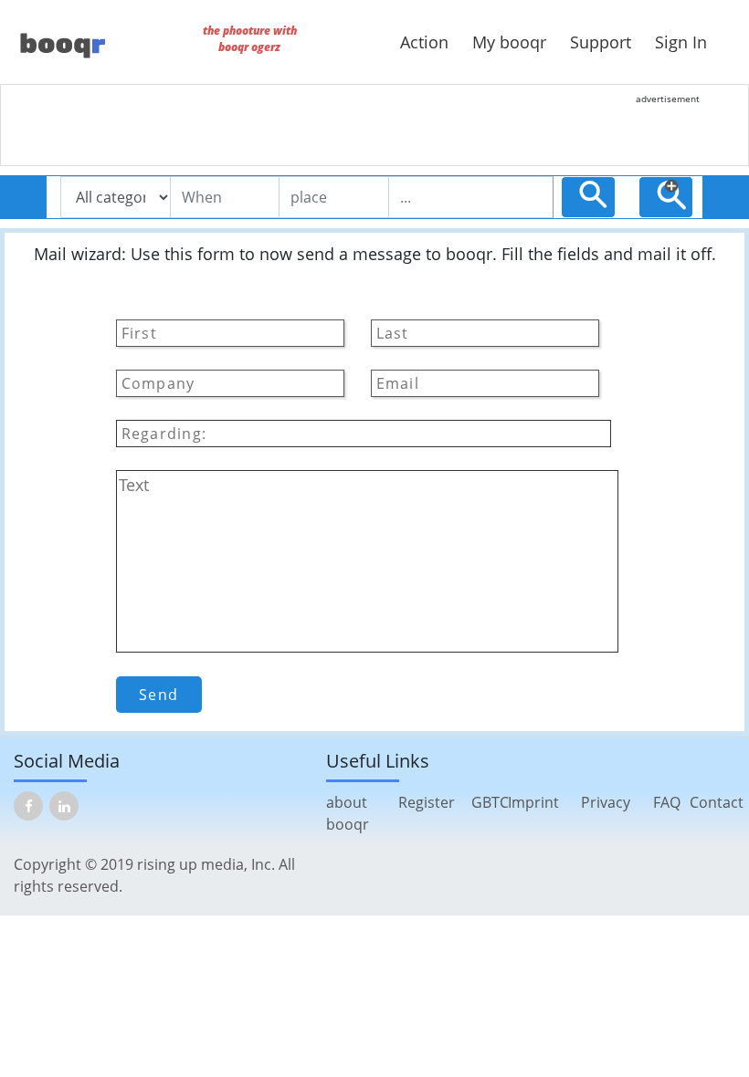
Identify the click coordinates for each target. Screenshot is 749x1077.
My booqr (509, 42)
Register (426, 802)
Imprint (533, 802)
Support (600, 42)
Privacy (605, 802)
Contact (717, 802)
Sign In (681, 42)
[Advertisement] (406, 125)
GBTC (490, 802)
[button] (672, 194)
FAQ (666, 802)
